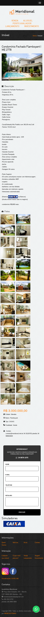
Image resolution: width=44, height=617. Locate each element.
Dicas (25, 542)
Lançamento (12, 26)
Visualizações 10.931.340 (10, 578)
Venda (15, 20)
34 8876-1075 (23, 458)
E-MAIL (7, 474)
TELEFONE (8, 485)
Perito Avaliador (22, 23)
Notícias (15, 542)
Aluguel (28, 20)
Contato (37, 542)
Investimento (31, 26)
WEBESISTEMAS (10, 613)
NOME (7, 464)
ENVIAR (22, 512)
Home (35, 36)
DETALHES (8, 495)
